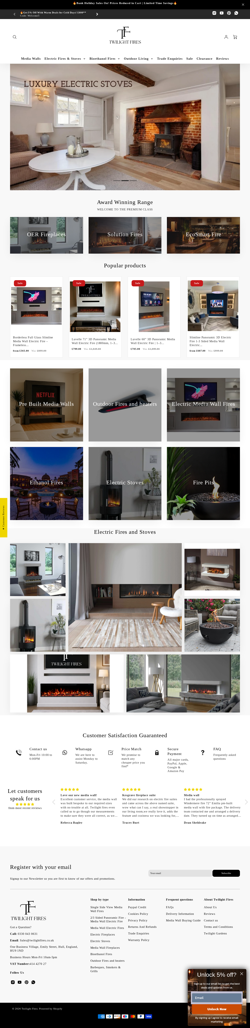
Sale (189, 58)
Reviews (222, 58)
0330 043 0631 (28, 933)
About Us (210, 907)
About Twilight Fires (218, 899)
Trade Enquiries (170, 58)
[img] (25, 804)
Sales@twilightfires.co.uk (37, 940)
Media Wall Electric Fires (107, 927)
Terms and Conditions (218, 926)
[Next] (97, 14)
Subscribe (226, 873)
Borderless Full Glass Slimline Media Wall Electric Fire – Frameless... (33, 341)
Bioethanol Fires (102, 58)
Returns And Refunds (142, 926)
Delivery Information (180, 913)
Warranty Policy (138, 940)
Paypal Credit (137, 907)
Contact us (211, 920)
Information (136, 899)
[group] (55, 14)
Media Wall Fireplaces (105, 947)
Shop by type (99, 899)
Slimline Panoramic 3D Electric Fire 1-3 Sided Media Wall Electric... (210, 341)
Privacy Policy (137, 920)
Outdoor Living (136, 58)
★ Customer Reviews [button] (3, 517)
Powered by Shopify (50, 1008)
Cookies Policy (138, 913)
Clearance (204, 58)
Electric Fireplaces (102, 934)
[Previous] (15, 171)
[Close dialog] (241, 974)
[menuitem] (31, 59)
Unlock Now (216, 1009)
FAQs (170, 907)
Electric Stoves (100, 941)
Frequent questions (179, 899)
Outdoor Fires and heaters (107, 960)
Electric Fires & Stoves (62, 58)
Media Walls (31, 58)
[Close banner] (243, 4)
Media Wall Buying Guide (183, 920)
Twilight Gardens (215, 933)
